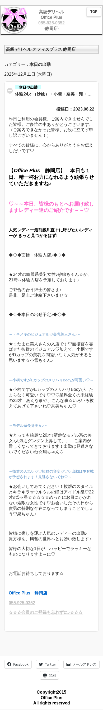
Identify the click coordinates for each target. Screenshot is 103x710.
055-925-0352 (51, 23)
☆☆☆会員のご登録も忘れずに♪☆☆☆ (46, 612)
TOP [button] (93, 12)
